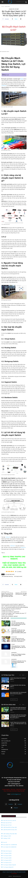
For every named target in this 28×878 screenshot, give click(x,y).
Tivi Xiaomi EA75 (7, 860)
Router (21, 79)
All (19, 675)
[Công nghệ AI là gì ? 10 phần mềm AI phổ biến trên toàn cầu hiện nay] (5, 647)
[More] (20, 19)
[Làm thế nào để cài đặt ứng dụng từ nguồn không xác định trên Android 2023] (5, 623)
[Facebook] (6, 804)
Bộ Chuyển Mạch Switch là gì (7, 576)
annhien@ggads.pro (16, 794)
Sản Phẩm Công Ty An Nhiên (8, 816)
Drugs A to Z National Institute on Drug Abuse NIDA (18, 654)
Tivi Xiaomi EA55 (7, 855)
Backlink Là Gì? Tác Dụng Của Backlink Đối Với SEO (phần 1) (21, 594)
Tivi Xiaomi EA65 (7, 858)
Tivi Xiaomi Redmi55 (8, 867)
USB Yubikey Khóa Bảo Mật (10, 833)
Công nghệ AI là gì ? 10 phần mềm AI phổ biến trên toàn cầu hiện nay (18, 647)
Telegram (16, 807)
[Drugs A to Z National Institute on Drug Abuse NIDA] (5, 654)
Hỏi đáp (17, 9)
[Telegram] (11, 807)
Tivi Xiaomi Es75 (7, 862)
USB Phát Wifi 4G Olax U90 (10, 829)
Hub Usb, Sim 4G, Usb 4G (9, 820)
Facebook (10, 804)
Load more (13, 699)
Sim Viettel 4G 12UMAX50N (10, 844)
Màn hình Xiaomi (7, 851)
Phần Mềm (13, 621)
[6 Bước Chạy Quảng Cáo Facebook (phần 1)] (5, 680)
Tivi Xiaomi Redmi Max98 (9, 865)
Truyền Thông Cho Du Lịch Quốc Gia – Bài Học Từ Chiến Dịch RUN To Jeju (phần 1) (18, 640)
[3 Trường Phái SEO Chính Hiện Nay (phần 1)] (5, 687)
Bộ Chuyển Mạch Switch (9, 574)
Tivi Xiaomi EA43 (7, 853)
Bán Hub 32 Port (7, 825)
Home (2, 6)
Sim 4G (5, 842)
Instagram (20, 804)
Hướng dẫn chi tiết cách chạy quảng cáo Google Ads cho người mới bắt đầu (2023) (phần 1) (18, 632)
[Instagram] (15, 804)
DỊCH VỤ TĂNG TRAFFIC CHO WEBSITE (14, 557)
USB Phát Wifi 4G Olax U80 (10, 827)
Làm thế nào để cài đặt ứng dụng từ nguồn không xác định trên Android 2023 (18, 624)
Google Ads (14, 628)
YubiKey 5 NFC (6, 838)
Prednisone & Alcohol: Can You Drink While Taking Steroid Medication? (18, 662)
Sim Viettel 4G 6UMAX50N (9, 847)
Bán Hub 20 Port (7, 822)
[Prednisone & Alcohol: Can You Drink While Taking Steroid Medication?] (5, 661)
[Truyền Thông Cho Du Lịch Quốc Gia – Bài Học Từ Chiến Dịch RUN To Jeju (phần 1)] (5, 639)
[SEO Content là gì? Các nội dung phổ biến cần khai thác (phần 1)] (5, 694)
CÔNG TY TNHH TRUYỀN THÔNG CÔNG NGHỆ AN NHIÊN (14, 872)
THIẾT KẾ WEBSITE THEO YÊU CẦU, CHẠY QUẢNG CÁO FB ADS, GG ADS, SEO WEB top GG (14, 565)
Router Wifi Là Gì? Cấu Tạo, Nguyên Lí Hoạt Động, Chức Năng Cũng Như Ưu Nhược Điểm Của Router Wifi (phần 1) (7, 595)
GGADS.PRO (7, 6)
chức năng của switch (18, 576)
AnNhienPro (3, 85)
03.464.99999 (14, 873)
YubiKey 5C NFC (7, 836)
